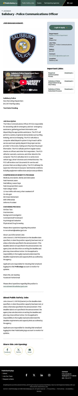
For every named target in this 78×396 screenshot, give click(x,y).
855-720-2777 (66, 378)
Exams (39, 3)
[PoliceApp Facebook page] (26, 375)
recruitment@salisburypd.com (59, 56)
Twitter (18, 352)
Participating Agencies (51, 3)
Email (29, 352)
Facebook (7, 352)
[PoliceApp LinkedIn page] (41, 375)
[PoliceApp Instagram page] (49, 375)
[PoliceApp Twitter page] (34, 375)
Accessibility (69, 389)
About (5, 373)
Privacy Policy (51, 389)
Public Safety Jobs (28, 3)
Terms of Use (60, 389)
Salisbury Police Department (58, 35)
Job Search (7, 11)
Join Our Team (7, 376)
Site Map (39, 391)
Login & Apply (59, 27)
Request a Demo (8, 379)
